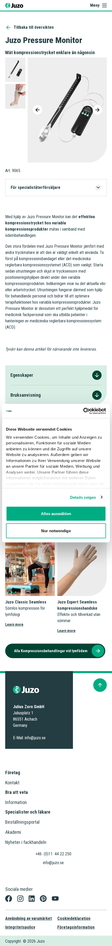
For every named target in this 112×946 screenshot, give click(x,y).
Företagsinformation (76, 927)
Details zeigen (83, 497)
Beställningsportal (22, 822)
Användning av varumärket (28, 918)
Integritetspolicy (20, 927)
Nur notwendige (56, 530)
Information (16, 802)
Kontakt (12, 782)
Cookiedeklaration (73, 918)
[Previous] (37, 110)
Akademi (13, 832)
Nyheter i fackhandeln (25, 842)
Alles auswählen (56, 513)
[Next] (97, 110)
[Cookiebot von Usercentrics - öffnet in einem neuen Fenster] (83, 411)
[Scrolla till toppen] (100, 685)
